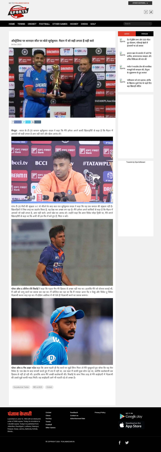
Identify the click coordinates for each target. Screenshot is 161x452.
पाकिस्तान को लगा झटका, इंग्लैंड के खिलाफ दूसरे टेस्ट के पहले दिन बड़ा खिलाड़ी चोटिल (139, 83)
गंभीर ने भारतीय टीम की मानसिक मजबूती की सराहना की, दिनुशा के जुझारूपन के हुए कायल (139, 69)
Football (44, 24)
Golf (93, 24)
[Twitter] (151, 12)
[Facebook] (146, 12)
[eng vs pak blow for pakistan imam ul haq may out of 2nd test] (122, 81)
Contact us (74, 415)
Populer (145, 33)
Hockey (74, 24)
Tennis (21, 24)
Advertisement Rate (77, 419)
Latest (126, 33)
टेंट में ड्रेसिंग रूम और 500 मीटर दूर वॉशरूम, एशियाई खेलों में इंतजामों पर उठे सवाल (138, 42)
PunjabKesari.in (21, 3)
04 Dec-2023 (16, 45)
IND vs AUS (37, 387)
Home (12, 24)
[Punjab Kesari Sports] (25, 12)
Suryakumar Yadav (21, 387)
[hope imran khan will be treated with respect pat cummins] (122, 54)
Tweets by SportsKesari (135, 162)
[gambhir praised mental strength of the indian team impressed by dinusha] (122, 67)
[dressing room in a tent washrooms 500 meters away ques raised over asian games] (122, 40)
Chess (84, 24)
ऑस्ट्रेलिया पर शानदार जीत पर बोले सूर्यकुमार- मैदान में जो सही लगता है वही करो (52, 41)
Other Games (59, 24)
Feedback (74, 412)
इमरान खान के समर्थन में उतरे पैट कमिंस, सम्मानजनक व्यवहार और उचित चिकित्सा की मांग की (139, 56)
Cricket (32, 24)
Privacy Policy (100, 412)
